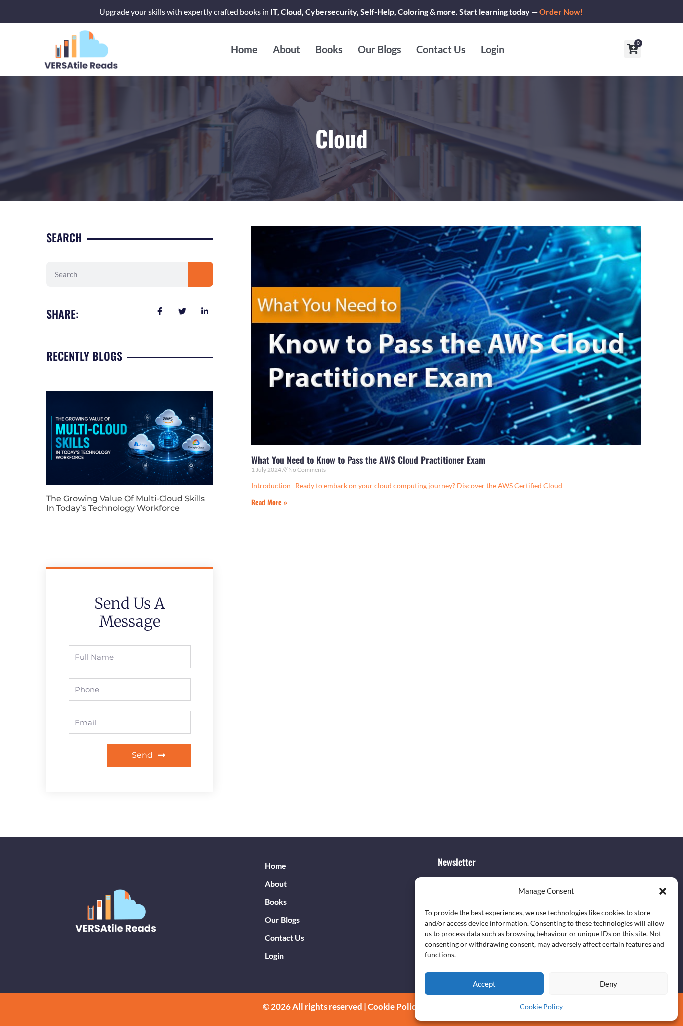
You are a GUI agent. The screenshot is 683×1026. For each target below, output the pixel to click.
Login (492, 49)
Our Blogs (380, 49)
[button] (663, 891)
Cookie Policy (541, 1006)
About (286, 49)
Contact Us (441, 49)
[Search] (201, 274)
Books (329, 49)
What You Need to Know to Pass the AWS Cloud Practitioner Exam (369, 459)
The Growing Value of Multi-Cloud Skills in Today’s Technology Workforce (125, 503)
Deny (609, 983)
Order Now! (562, 11)
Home (244, 49)
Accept (484, 983)
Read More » (270, 502)
